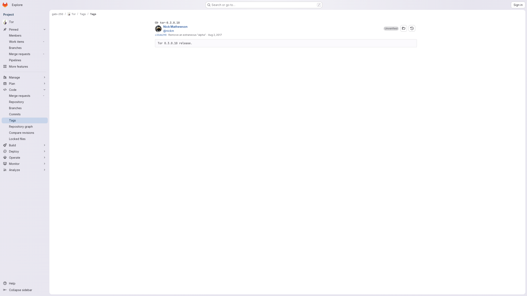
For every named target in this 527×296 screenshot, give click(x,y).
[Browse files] (403, 28)
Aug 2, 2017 (215, 34)
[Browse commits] (412, 28)
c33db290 (161, 34)
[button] (391, 29)
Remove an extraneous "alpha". (187, 34)
